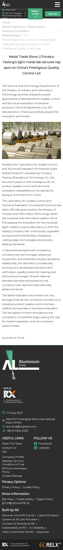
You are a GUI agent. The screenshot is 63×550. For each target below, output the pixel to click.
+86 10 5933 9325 (17, 430)
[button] (35, 13)
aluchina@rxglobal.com (21, 426)
